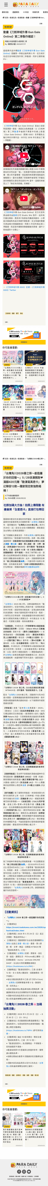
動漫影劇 (21, 17)
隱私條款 (18, 1176)
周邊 (24, 1075)
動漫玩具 (13, 17)
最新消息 (5, 12)
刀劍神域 (9, 126)
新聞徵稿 (30, 1176)
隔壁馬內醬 (12, 44)
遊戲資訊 (16, 12)
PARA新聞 (11, 498)
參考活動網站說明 (31, 567)
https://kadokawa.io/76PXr (19, 1030)
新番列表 (35, 12)
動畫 (19, 50)
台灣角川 (35, 522)
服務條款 (11, 1176)
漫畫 (7, 544)
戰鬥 (17, 313)
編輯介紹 (24, 1176)
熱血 (21, 313)
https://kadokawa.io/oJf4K (19, 966)
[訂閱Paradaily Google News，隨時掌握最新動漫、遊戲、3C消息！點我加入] (24, 338)
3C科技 (26, 12)
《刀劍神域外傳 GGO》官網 (17, 287)
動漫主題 (7, 1075)
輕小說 (13, 544)
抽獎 (22, 561)
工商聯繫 (36, 1176)
